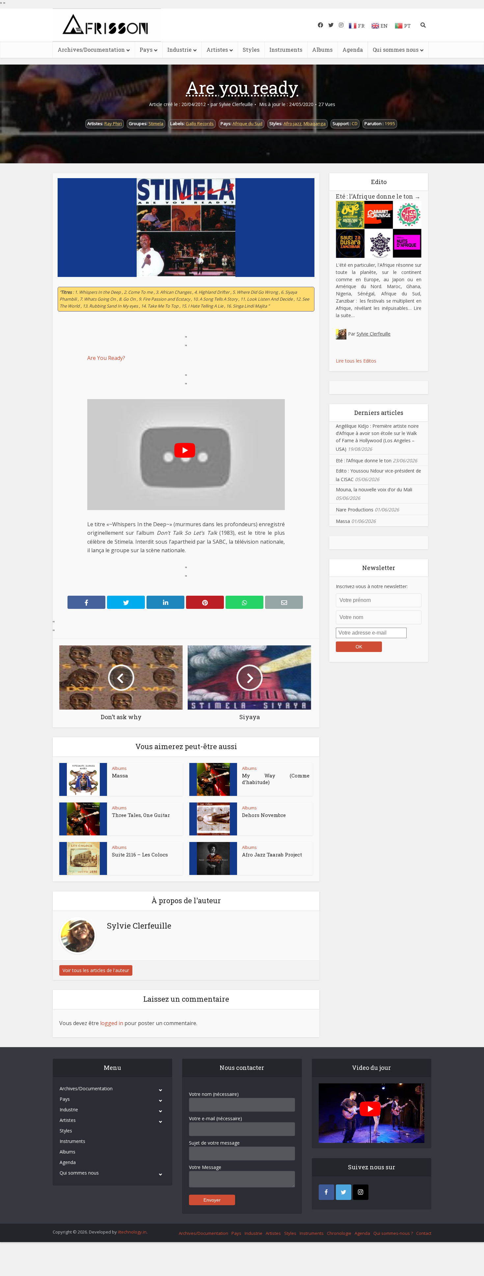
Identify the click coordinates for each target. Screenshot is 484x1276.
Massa (120, 775)
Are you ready (242, 87)
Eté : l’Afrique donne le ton (378, 196)
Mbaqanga (315, 123)
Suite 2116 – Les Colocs (140, 854)
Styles (251, 49)
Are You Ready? (106, 358)
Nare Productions (354, 509)
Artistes (217, 49)
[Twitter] (343, 1192)
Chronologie (339, 1233)
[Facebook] (326, 1192)
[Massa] (83, 779)
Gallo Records (200, 123)
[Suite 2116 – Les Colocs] (83, 858)
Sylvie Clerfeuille (236, 104)
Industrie (179, 49)
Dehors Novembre (264, 815)
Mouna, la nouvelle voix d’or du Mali (374, 489)
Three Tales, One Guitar (141, 815)
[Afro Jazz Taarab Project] (213, 858)
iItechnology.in (132, 1232)
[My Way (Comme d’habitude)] (213, 779)
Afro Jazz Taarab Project (272, 854)
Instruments (285, 49)
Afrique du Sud (247, 123)
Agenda (352, 49)
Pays (146, 49)
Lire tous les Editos (356, 361)
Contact (423, 1233)
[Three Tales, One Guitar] (83, 818)
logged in (111, 1023)
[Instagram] (360, 1192)
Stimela (155, 123)
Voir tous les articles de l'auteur (96, 970)
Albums (322, 49)
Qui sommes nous (395, 49)
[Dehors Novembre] (213, 818)
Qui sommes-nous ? (393, 1233)
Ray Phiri (113, 123)
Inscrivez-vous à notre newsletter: (372, 586)
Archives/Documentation (91, 49)
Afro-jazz (292, 123)
